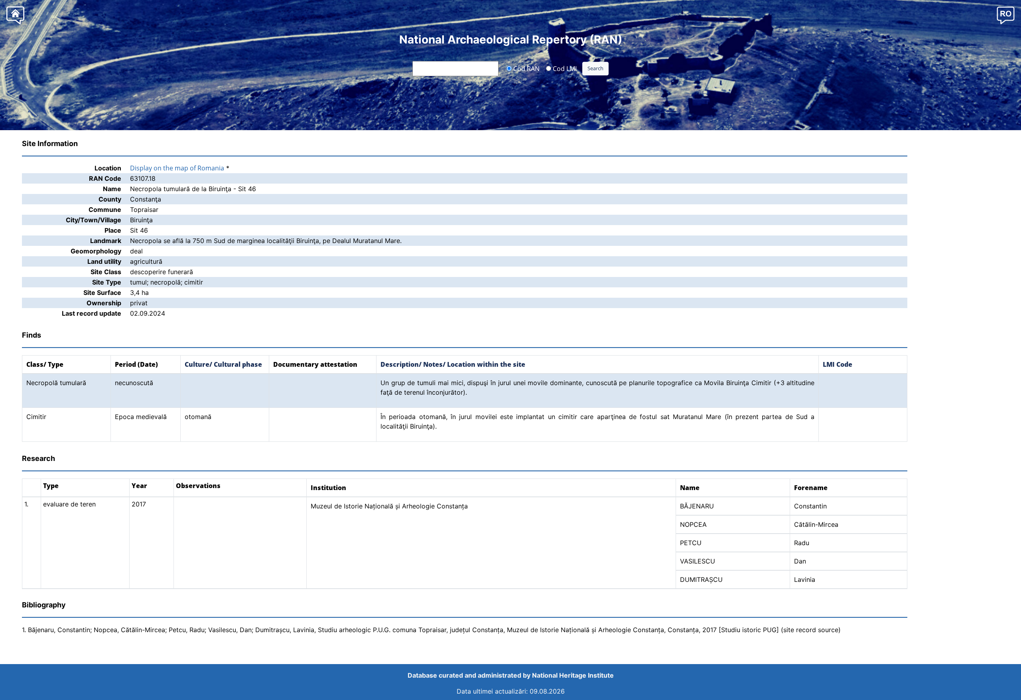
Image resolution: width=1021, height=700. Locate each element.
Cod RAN (526, 68)
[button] (1006, 15)
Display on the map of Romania (177, 168)
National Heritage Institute (573, 675)
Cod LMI (564, 68)
